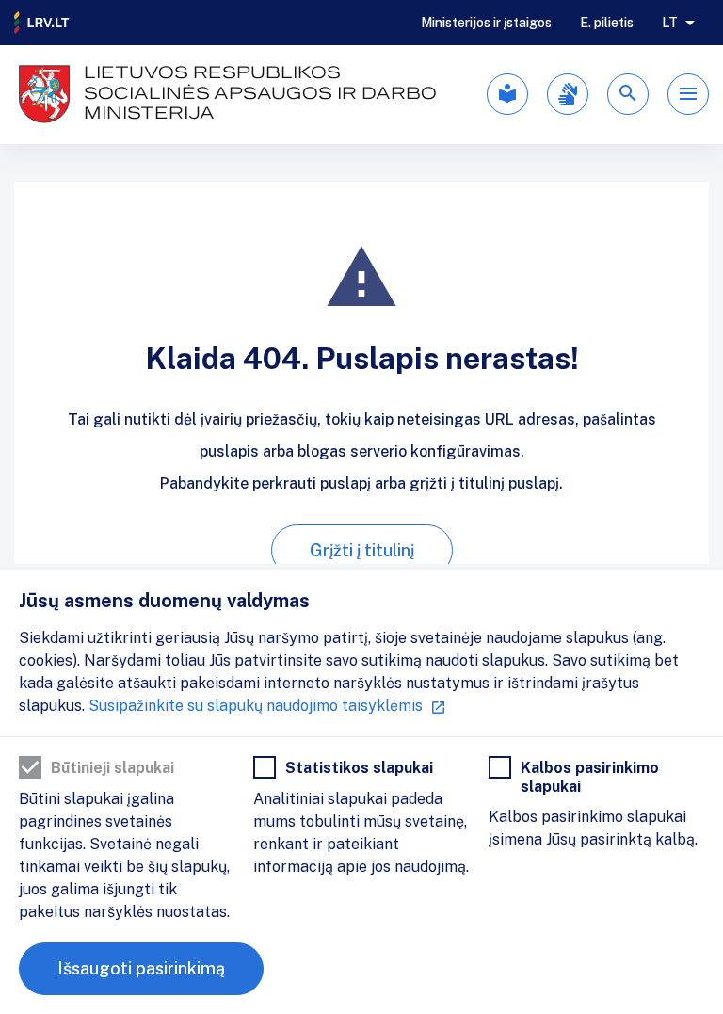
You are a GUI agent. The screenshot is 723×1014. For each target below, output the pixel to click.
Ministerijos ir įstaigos (486, 22)
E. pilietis (607, 22)
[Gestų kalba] (567, 94)
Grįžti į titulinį (362, 550)
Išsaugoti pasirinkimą (141, 968)
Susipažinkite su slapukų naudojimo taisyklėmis (255, 706)
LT (670, 22)
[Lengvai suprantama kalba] (507, 94)
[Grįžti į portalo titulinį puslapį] (42, 22)
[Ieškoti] (628, 94)
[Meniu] (688, 94)
